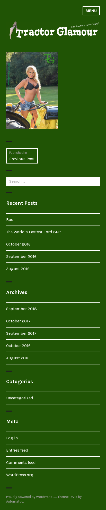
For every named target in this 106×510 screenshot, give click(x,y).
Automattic (14, 501)
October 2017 (18, 321)
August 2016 (18, 268)
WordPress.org (19, 474)
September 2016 (21, 256)
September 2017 (21, 333)
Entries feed (17, 450)
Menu (91, 10)
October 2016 (18, 244)
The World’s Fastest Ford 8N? (33, 231)
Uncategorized (19, 397)
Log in (12, 437)
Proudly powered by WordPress (29, 497)
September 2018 (21, 308)
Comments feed (21, 462)
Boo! (10, 219)
